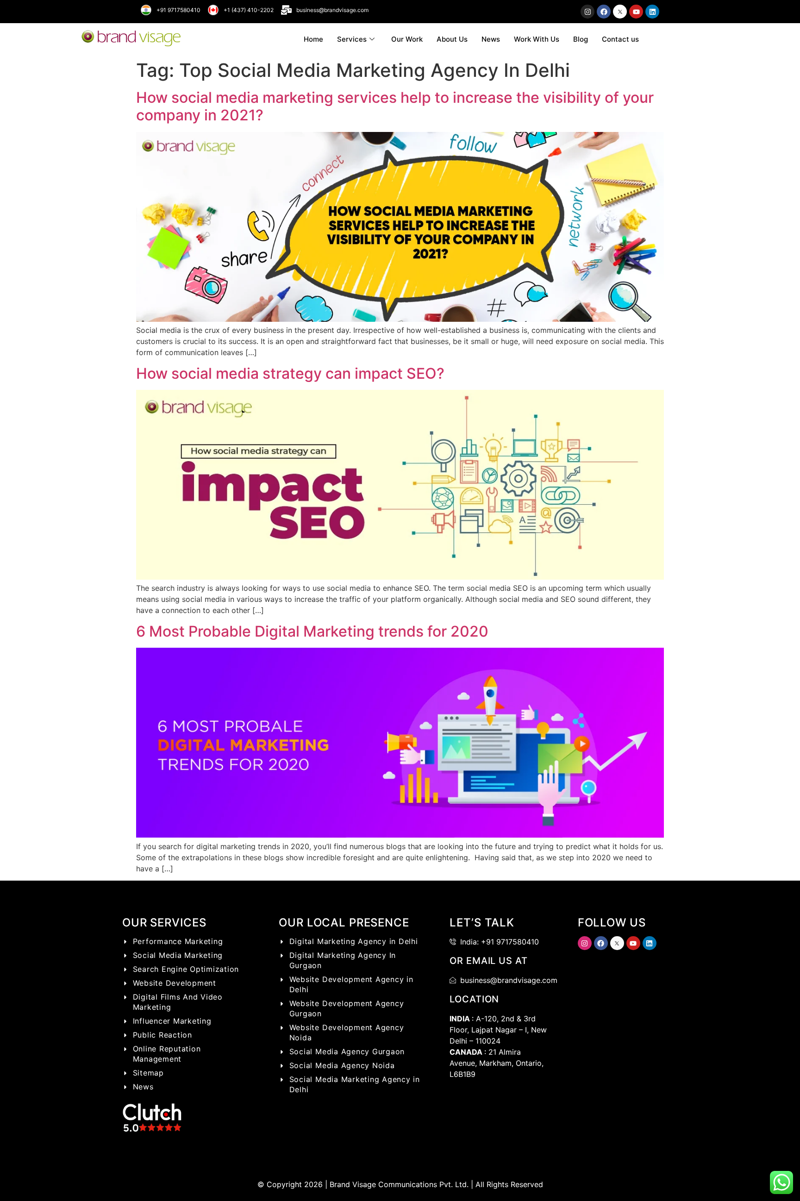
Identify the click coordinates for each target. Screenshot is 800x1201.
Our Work (407, 39)
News (490, 39)
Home (313, 39)
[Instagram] (587, 12)
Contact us (620, 39)
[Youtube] (636, 12)
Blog (580, 39)
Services (352, 39)
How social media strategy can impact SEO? (290, 373)
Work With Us (536, 39)
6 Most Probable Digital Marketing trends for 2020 (312, 631)
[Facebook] (604, 12)
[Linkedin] (652, 12)
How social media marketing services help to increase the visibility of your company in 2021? (395, 106)
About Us (452, 39)
